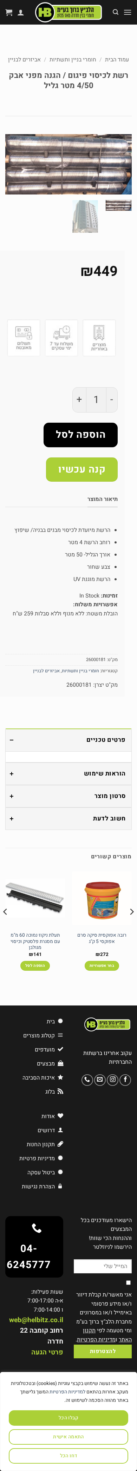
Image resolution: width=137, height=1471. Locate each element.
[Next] (11, 165)
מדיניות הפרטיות (96, 1339)
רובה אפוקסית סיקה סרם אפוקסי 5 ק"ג (101, 938)
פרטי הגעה (47, 1352)
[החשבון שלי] (20, 12)
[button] (127, 12)
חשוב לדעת (109, 818)
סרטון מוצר (110, 796)
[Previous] (120, 165)
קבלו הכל (68, 1417)
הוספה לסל (81, 435)
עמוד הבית (117, 59)
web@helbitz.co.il (36, 1320)
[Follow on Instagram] (112, 1080)
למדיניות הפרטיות (67, 1392)
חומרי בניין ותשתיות (73, 59)
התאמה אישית (68, 1436)
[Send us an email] (100, 1080)
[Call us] (87, 1080)
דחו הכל (68, 1455)
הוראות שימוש (105, 773)
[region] (68, 1421)
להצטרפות (103, 1351)
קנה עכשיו (82, 469)
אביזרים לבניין (24, 59)
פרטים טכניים (106, 740)
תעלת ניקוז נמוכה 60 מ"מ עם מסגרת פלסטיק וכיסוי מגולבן (35, 941)
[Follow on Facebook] (125, 1080)
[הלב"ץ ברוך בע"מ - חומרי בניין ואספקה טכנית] (68, 12)
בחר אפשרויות (102, 966)
